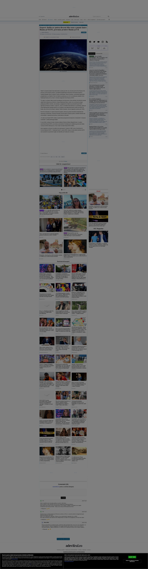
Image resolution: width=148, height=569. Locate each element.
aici (30, 564)
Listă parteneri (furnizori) (69, 561)
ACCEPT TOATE (132, 556)
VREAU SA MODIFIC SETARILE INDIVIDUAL (132, 561)
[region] (74, 561)
